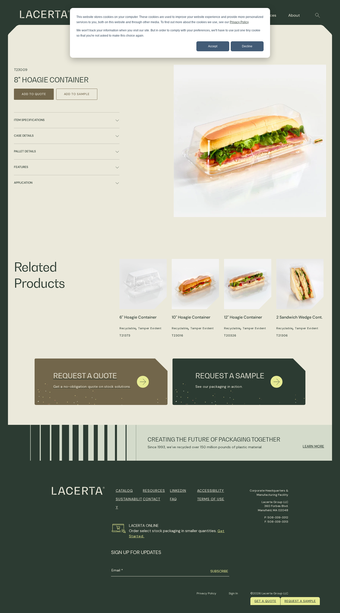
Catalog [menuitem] (124, 490)
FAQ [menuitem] (173, 499)
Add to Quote (34, 94)
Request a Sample (300, 601)
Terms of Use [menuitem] (210, 499)
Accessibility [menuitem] (210, 490)
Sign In (233, 593)
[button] (317, 15)
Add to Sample (77, 94)
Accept (212, 46)
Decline (247, 46)
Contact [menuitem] (151, 499)
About (294, 15)
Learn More (313, 446)
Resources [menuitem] (154, 490)
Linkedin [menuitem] (178, 490)
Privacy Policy (239, 22)
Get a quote (265, 601)
